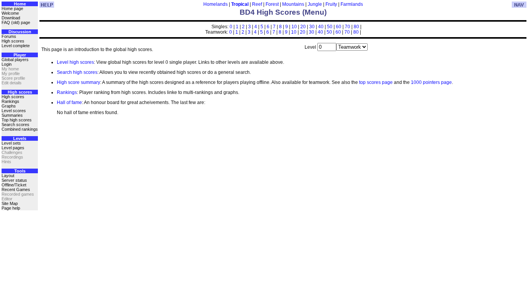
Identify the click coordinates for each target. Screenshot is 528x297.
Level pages (13, 147)
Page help (11, 208)
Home (20, 4)
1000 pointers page (431, 82)
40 (321, 26)
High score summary (78, 82)
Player (20, 55)
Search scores (15, 124)
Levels (19, 138)
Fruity (331, 4)
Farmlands (352, 4)
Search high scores (77, 72)
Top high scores (17, 120)
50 (329, 26)
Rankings (10, 101)
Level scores (14, 110)
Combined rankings (20, 129)
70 (347, 26)
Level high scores (75, 62)
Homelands (215, 4)
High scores (13, 41)
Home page (12, 8)
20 (303, 26)
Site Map (10, 203)
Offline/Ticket (14, 185)
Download (11, 17)
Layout (8, 175)
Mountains (293, 4)
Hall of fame (69, 102)
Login (7, 64)
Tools (20, 171)
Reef (257, 4)
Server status (14, 180)
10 (294, 26)
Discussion (20, 31)
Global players (15, 59)
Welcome (10, 13)
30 (312, 26)
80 (356, 26)
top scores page (376, 82)
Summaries (12, 115)
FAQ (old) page (16, 22)
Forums (9, 36)
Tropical (240, 4)
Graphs (9, 106)
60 (338, 26)
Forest (272, 4)
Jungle (315, 4)
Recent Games (16, 189)
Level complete (16, 45)
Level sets (11, 143)
